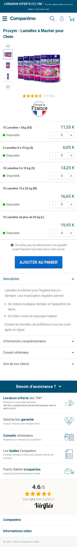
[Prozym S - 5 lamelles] (8, 76)
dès (23, 4)
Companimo (12, 520)
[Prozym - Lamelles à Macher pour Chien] (8, 54)
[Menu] (4, 18)
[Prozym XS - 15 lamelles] (8, 65)
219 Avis (49, 95)
